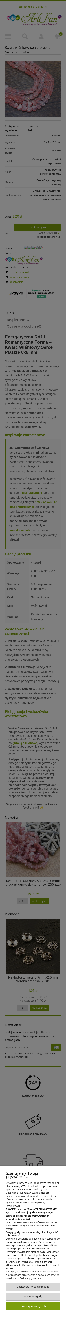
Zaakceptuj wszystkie (33, 1306)
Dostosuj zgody (33, 1296)
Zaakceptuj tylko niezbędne (33, 1286)
